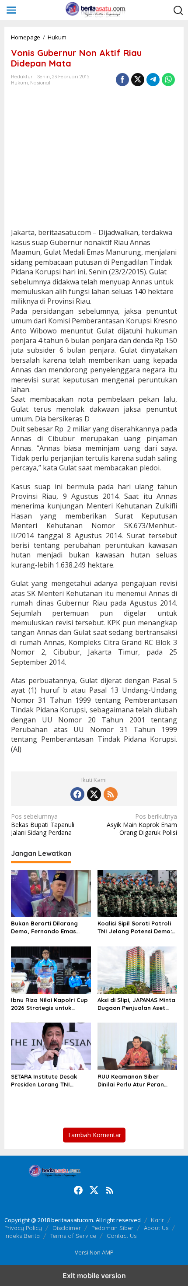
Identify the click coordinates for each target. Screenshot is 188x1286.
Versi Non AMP (94, 1252)
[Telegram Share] (153, 79)
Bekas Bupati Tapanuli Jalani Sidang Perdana (42, 824)
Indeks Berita (22, 1235)
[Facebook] (77, 794)
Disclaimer (66, 1227)
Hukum (19, 83)
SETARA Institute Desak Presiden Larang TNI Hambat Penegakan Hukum (51, 1080)
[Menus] (11, 10)
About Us (156, 1227)
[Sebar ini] (122, 79)
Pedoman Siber (112, 1227)
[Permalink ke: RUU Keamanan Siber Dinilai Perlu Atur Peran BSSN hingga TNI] (137, 1046)
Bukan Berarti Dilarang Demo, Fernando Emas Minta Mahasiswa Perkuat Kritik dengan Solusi (48, 927)
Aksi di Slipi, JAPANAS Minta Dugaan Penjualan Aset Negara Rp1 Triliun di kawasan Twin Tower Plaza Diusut (136, 1004)
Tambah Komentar (94, 1135)
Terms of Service (73, 1235)
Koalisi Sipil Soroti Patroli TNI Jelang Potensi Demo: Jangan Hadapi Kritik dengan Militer (134, 927)
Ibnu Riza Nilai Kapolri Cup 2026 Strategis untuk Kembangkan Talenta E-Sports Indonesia (49, 1004)
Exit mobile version (94, 1275)
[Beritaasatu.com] (95, 9)
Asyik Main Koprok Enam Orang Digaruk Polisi (142, 824)
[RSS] (111, 794)
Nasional (40, 83)
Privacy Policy (23, 1227)
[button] (178, 10)
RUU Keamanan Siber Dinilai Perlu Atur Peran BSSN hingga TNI (130, 1080)
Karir (157, 1219)
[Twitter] (94, 794)
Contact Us (121, 1235)
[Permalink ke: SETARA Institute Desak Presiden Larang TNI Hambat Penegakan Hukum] (51, 1046)
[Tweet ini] (137, 79)
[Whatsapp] (168, 79)
